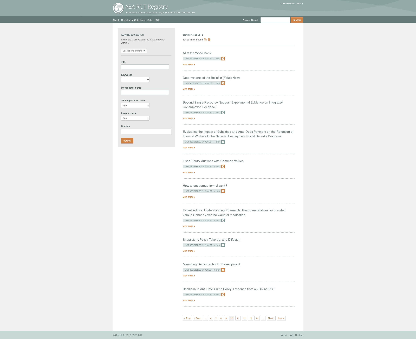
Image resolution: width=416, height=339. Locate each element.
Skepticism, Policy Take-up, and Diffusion (211, 239)
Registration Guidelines (133, 20)
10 (231, 318)
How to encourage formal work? (205, 185)
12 (244, 318)
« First (187, 318)
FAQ (157, 20)
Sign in (300, 3)
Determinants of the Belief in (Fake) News (211, 77)
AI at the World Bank (197, 53)
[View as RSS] (205, 39)
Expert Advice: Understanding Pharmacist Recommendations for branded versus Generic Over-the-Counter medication (234, 212)
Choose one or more (132, 50)
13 (250, 318)
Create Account (287, 3)
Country (125, 126)
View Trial (188, 64)
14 (257, 318)
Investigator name (131, 87)
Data (149, 20)
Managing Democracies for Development (211, 264)
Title (123, 62)
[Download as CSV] (209, 39)
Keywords (126, 74)
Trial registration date (133, 100)
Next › (271, 318)
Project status (128, 113)
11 (238, 318)
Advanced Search (251, 20)
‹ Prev (197, 318)
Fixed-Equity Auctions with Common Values (213, 160)
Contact (299, 335)
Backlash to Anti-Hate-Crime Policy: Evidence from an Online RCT (229, 289)
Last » (281, 318)
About (116, 20)
